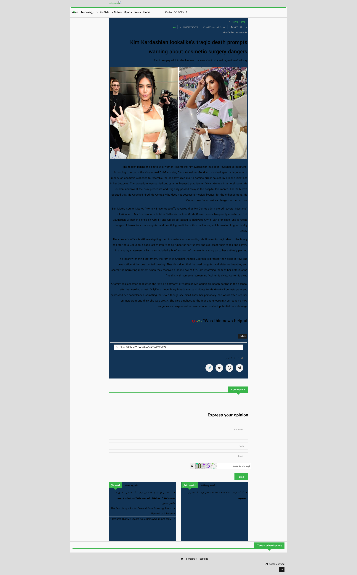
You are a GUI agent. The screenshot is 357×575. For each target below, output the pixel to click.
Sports (128, 12)
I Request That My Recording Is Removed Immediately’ (140, 519)
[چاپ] (173, 27)
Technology (87, 12)
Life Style (103, 12)
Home (146, 12)
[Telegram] (239, 368)
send (241, 477)
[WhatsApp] (229, 368)
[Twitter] (219, 368)
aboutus (204, 559)
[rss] (182, 559)
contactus (191, 559)
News (137, 12)
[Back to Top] (281, 569)
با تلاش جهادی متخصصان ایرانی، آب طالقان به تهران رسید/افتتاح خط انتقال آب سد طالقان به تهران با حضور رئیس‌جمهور (145, 497)
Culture (117, 12)
